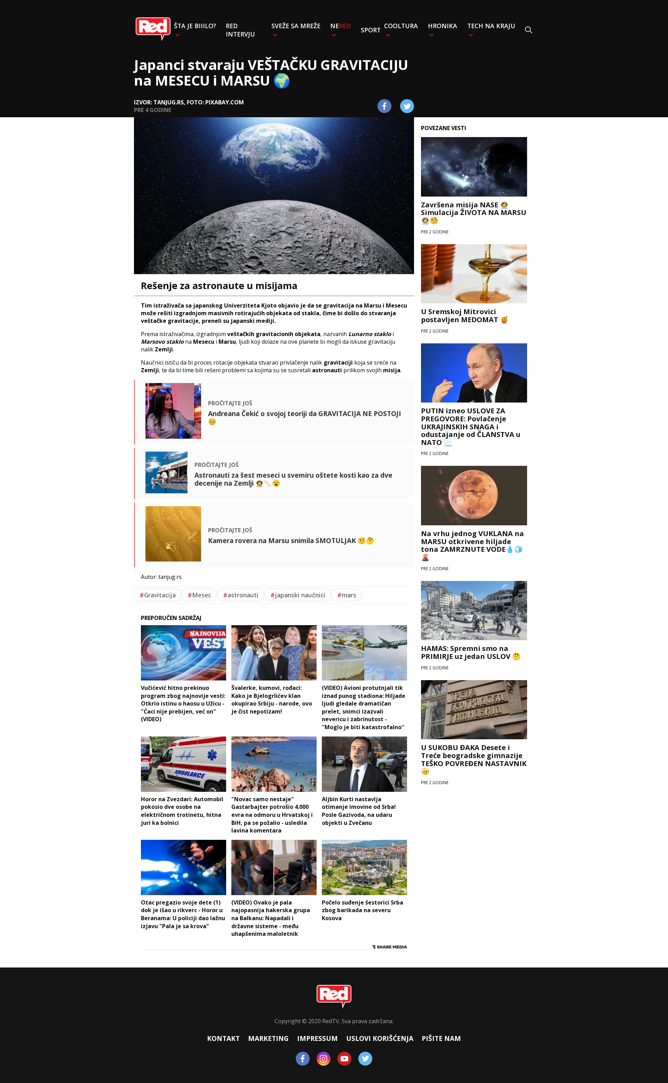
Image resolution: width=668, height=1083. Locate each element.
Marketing (268, 1038)
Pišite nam (441, 1038)
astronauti (241, 595)
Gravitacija (158, 595)
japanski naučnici (297, 595)
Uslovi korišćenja (379, 1038)
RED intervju (240, 30)
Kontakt (223, 1038)
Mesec (199, 595)
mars (346, 595)
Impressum (317, 1038)
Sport (371, 30)
